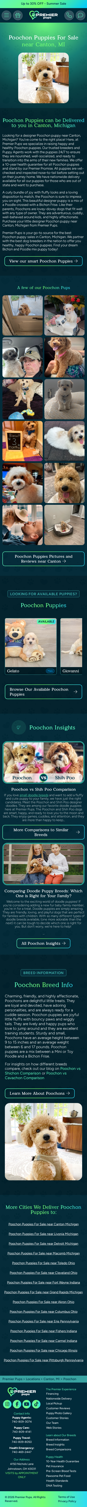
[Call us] (69, 15)
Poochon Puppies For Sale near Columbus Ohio (43, 1312)
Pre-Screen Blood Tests (61, 1471)
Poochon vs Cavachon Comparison (36, 1075)
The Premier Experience (61, 1389)
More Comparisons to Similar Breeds (41, 832)
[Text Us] (80, 15)
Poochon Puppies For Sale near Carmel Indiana (43, 1341)
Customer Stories (57, 1418)
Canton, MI (52, 1379)
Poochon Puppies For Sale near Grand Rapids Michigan (43, 1292)
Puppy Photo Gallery (59, 1413)
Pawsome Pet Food (58, 1476)
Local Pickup (54, 1403)
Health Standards (57, 1481)
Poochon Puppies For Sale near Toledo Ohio (43, 1263)
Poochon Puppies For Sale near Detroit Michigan (43, 1244)
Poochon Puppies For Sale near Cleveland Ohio (43, 1273)
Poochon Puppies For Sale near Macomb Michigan (43, 1253)
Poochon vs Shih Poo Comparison (43, 789)
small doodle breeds (34, 795)
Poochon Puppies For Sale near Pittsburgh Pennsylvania (43, 1360)
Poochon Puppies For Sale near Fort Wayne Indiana (43, 1282)
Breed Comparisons (58, 1449)
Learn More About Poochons (37, 1093)
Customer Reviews (58, 1408)
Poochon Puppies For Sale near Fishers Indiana (43, 1331)
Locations (33, 1379)
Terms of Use (66, 1497)
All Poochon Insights (40, 943)
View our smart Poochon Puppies (41, 261)
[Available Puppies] (18, 15)
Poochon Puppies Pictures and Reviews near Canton (43, 559)
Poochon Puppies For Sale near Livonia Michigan (43, 1234)
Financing (52, 1393)
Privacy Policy (67, 1501)
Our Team (52, 1423)
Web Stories (54, 1427)
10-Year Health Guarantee (62, 1461)
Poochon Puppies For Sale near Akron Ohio (43, 1302)
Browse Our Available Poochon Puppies (39, 692)
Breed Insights (55, 1444)
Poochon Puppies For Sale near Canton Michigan (43, 1224)
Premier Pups (12, 1379)
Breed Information (57, 1439)
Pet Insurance (55, 1466)
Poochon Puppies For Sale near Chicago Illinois (43, 1350)
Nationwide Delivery (59, 1398)
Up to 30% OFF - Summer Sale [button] (43, 3)
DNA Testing (54, 1485)
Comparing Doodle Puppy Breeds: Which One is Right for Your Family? (43, 893)
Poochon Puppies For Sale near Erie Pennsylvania (43, 1321)
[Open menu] (6, 15)
